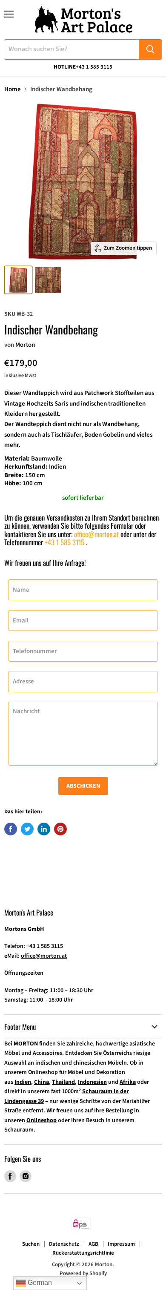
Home (12, 89)
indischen (94, 403)
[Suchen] (150, 49)
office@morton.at (96, 534)
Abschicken (83, 786)
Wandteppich (41, 393)
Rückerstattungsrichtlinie (83, 1253)
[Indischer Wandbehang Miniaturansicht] (18, 280)
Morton (25, 344)
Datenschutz (64, 1244)
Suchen (31, 1244)
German (39, 1282)
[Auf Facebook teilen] (10, 829)
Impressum (121, 1244)
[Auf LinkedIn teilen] (43, 829)
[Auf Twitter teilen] (27, 829)
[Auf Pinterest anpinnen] (60, 829)
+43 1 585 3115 (64, 542)
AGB (93, 1244)
